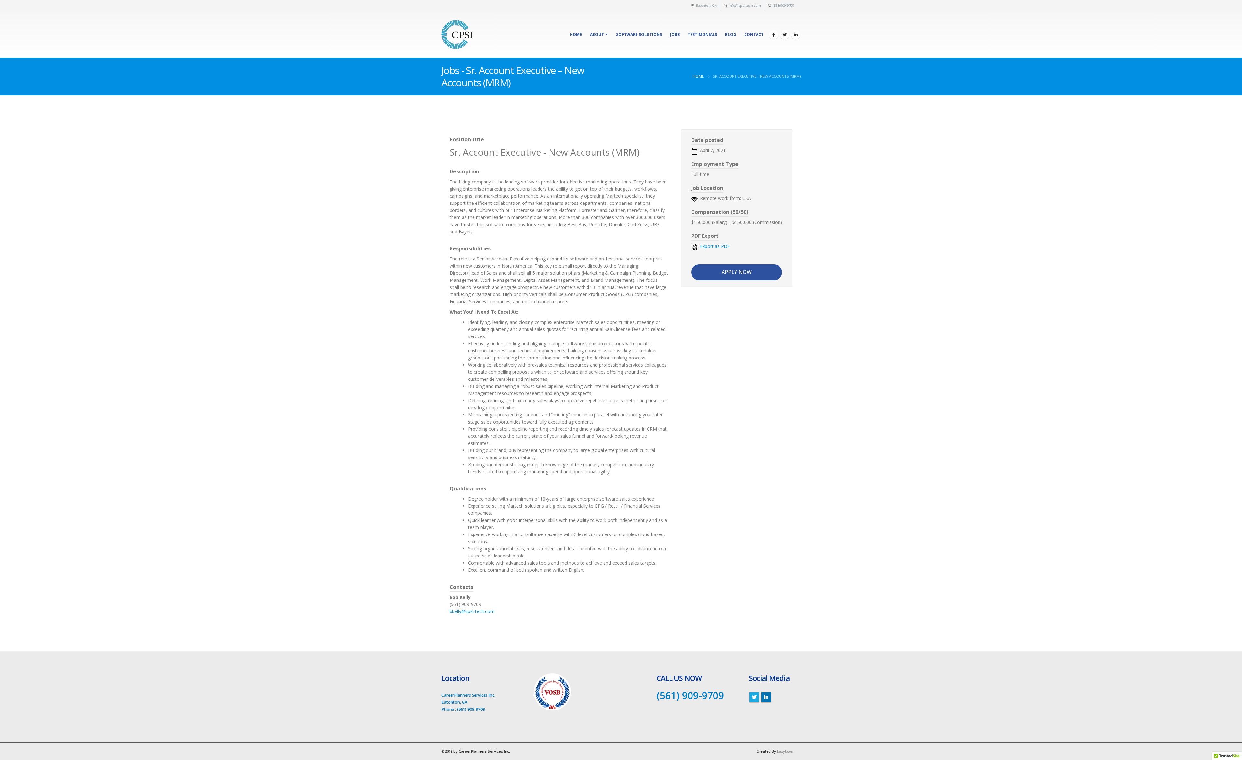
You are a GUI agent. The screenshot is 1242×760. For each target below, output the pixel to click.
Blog (730, 34)
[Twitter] (784, 34)
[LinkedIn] (795, 34)
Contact (754, 34)
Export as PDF (714, 246)
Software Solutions (639, 34)
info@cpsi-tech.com (745, 5)
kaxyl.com (786, 751)
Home (576, 34)
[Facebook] (773, 34)
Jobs (675, 34)
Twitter (754, 697)
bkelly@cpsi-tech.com (472, 611)
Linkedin (766, 697)
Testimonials (702, 34)
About (597, 34)
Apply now (737, 272)
